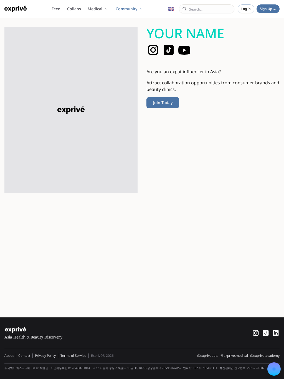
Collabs (74, 8)
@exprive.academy (265, 355)
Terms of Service (73, 355)
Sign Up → (268, 8)
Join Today (163, 102)
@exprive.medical (234, 355)
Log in (246, 8)
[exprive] (266, 333)
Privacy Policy (45, 355)
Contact (24, 355)
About (9, 355)
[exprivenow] (256, 333)
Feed (56, 8)
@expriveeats (207, 355)
